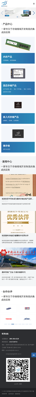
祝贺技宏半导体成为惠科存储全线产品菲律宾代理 (18, 199)
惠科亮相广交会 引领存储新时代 (14, 272)
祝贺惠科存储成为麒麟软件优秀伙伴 (15, 235)
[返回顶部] (34, 355)
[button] (34, 13)
